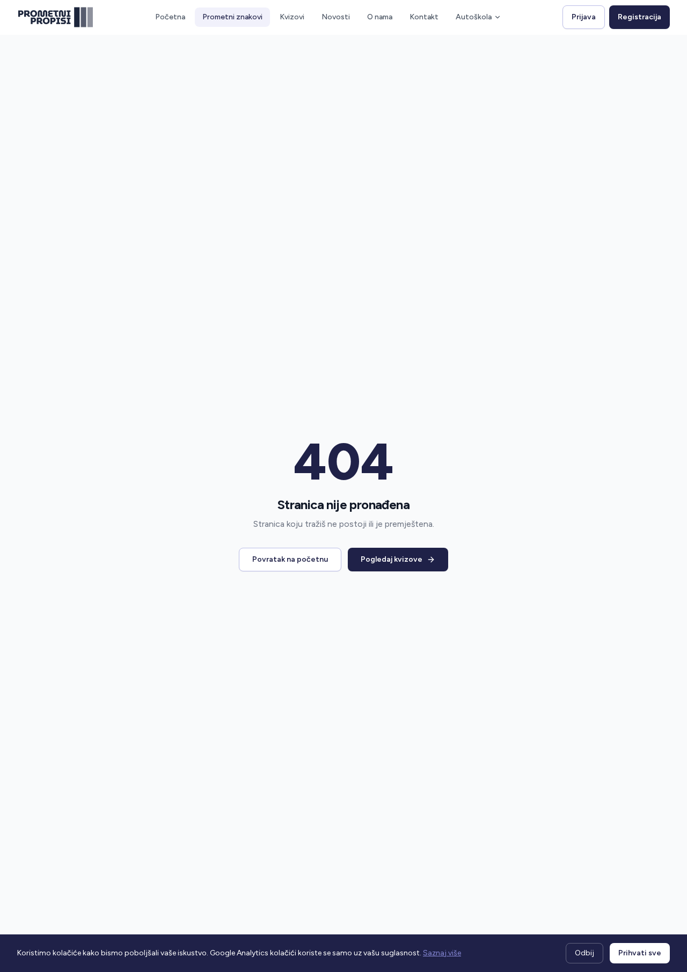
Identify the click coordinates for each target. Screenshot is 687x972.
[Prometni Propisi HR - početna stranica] (55, 17)
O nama (379, 16)
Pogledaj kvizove (391, 559)
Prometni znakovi (232, 16)
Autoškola (474, 16)
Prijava (584, 16)
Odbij (584, 953)
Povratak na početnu (290, 559)
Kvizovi (292, 16)
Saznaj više (442, 953)
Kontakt (424, 16)
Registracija (639, 16)
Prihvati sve (639, 953)
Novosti (335, 16)
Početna (170, 16)
